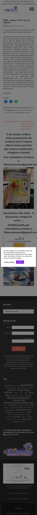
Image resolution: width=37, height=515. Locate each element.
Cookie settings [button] (9, 262)
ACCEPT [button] (20, 262)
